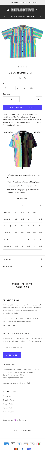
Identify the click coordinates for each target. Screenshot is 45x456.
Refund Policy (8, 408)
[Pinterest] (9, 325)
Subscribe (12, 355)
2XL (31, 88)
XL (24, 88)
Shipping (8, 266)
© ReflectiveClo (22, 430)
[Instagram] (4, 325)
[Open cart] (41, 10)
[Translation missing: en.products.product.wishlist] (39, 99)
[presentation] (4, 17)
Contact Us (7, 396)
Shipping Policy (8, 400)
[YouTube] (14, 325)
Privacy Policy (8, 404)
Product (7, 259)
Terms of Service (9, 412)
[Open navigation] (4, 10)
